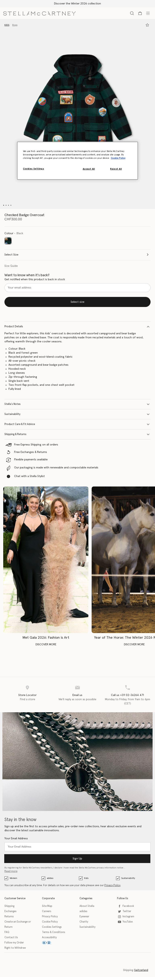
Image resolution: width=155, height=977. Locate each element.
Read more (10, 871)
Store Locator (27, 695)
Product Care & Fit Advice (19, 424)
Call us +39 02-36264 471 (127, 695)
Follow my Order (14, 942)
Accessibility (49, 937)
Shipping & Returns (15, 434)
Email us (77, 695)
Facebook (128, 906)
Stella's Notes (12, 404)
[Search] (132, 13)
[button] (77, 114)
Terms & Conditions (53, 932)
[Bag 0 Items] (140, 13)
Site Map (47, 906)
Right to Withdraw (15, 948)
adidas (50, 878)
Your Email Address (16, 838)
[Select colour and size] (147, 25)
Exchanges (10, 911)
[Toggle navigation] (148, 13)
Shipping (9, 906)
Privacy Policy (112, 885)
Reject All (116, 169)
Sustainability (12, 414)
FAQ (6, 932)
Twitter (127, 911)
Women (13, 878)
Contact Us (11, 937)
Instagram (128, 916)
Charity (84, 922)
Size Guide (11, 266)
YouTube (128, 922)
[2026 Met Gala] (45, 559)
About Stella (87, 906)
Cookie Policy (50, 922)
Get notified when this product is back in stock (34, 279)
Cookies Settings (52, 927)
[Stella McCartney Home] (39, 13)
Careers (46, 911)
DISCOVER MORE (46, 644)
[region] (77, 161)
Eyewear (84, 916)
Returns (9, 916)
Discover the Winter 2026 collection (77, 3)
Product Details (13, 326)
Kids (86, 878)
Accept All (89, 169)
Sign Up (77, 858)
